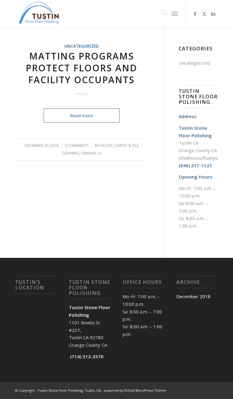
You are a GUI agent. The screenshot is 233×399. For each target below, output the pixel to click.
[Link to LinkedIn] (213, 13)
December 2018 (193, 296)
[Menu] (174, 13)
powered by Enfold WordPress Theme (135, 390)
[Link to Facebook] (195, 13)
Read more (81, 115)
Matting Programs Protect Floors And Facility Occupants (81, 68)
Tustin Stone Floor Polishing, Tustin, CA (69, 390)
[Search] (161, 13)
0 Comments (77, 145)
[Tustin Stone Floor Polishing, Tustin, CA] (40, 13)
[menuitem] (161, 13)
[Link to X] (204, 13)
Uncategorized (81, 46)
